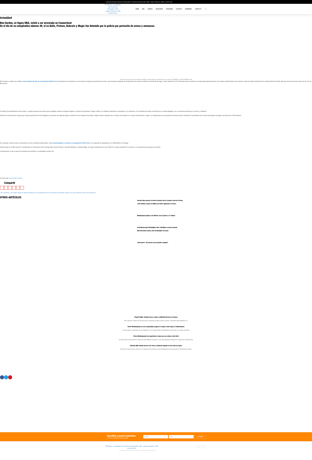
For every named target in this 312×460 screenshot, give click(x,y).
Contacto (198, 9)
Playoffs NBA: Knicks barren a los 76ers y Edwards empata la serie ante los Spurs (156, 346)
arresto (11, 178)
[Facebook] (200, 2)
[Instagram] (205, 2)
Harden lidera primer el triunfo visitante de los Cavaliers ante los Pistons (160, 200)
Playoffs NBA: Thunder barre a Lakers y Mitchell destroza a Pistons (156, 317)
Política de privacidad (124, 450)
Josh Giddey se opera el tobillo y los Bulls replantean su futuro (156, 204)
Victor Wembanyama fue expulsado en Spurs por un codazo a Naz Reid (156, 336)
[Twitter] (203, 2)
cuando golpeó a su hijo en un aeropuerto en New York (71, 143)
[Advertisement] (49, 98)
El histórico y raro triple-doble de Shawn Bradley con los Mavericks (24, 192)
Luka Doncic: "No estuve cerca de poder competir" (152, 242)
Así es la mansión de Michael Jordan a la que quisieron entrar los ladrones (70, 192)
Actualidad (6, 17)
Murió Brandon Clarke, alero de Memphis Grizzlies (153, 231)
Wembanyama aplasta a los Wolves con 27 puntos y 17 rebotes (156, 215)
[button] (206, 9)
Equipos (150, 9)
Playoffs (179, 9)
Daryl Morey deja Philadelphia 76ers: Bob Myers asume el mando (157, 227)
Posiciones (169, 9)
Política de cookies (135, 450)
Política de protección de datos (148, 450)
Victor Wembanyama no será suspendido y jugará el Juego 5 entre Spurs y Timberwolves (156, 327)
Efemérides (188, 9)
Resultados (159, 9)
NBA (143, 9)
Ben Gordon (18, 178)
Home (137, 9)
